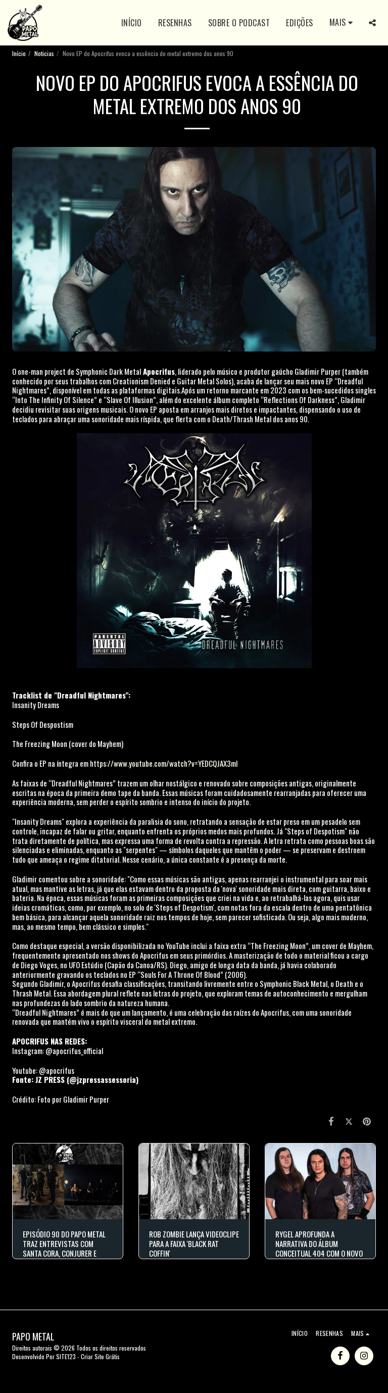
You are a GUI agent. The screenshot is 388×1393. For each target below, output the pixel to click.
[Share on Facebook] (331, 1120)
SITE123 (66, 1356)
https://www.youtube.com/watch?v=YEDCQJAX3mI (164, 763)
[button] (372, 23)
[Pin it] (367, 1120)
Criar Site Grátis (100, 1356)
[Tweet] (349, 1120)
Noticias (44, 53)
